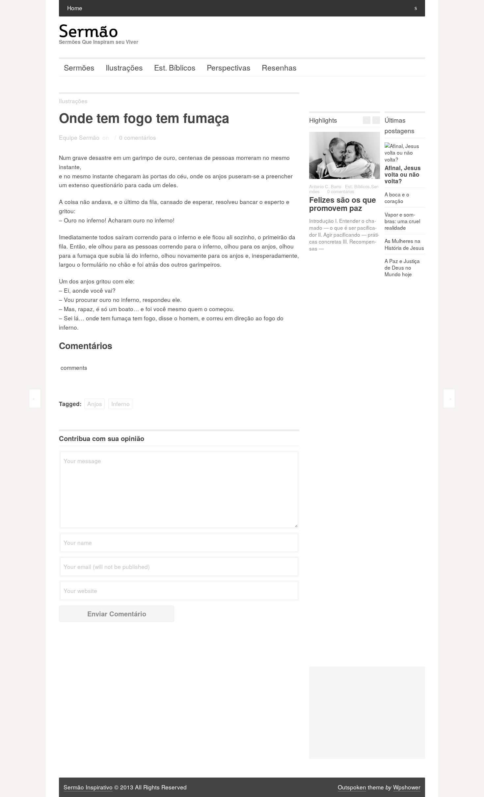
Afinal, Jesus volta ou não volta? (403, 174)
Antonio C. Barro (325, 186)
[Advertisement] (367, 712)
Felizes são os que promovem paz (342, 203)
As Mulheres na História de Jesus (404, 244)
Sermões (79, 67)
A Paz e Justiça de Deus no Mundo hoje (402, 267)
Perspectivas (229, 67)
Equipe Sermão (79, 137)
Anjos (94, 403)
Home (74, 8)
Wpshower (406, 787)
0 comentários (137, 137)
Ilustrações (124, 67)
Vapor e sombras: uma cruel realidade (402, 221)
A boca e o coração (397, 197)
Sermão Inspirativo (88, 787)
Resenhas (279, 67)
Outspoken (352, 787)
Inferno (120, 403)
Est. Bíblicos (175, 67)
